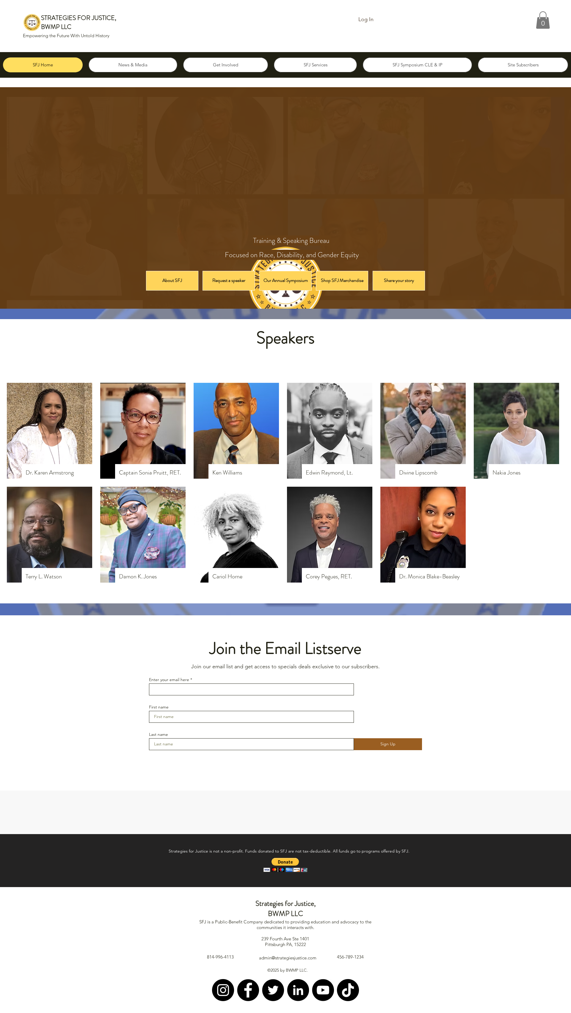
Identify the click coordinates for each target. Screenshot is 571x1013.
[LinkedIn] (298, 990)
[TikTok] (348, 990)
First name (159, 707)
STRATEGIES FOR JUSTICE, (78, 17)
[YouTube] (323, 990)
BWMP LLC (56, 26)
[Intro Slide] (285, 294)
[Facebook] (248, 990)
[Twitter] (273, 990)
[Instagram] (223, 990)
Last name (158, 734)
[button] (543, 20)
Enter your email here (169, 680)
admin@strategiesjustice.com (287, 958)
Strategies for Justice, (285, 903)
